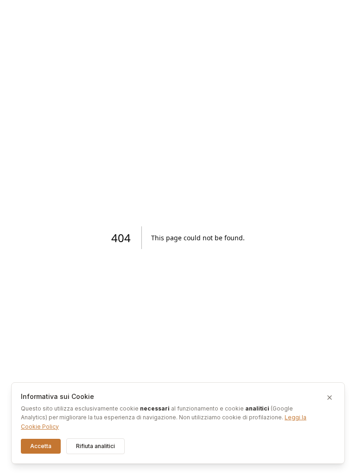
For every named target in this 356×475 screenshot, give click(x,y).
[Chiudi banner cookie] (329, 397)
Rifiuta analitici (95, 446)
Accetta (40, 446)
